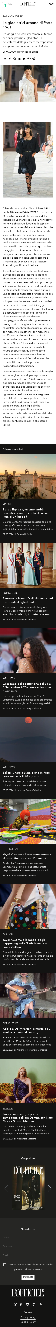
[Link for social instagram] (27, 1305)
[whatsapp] (29, 59)
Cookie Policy (28, 1321)
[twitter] (24, 59)
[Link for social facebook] (20, 1305)
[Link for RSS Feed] (40, 1304)
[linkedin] (19, 59)
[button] (50, 159)
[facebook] (9, 59)
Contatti (28, 1312)
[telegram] (33, 59)
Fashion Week (13, 16)
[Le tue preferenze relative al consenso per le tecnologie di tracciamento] (5, 5)
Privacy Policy (35, 1269)
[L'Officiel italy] (28, 4)
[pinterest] (14, 59)
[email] (5, 59)
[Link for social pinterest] (34, 1305)
